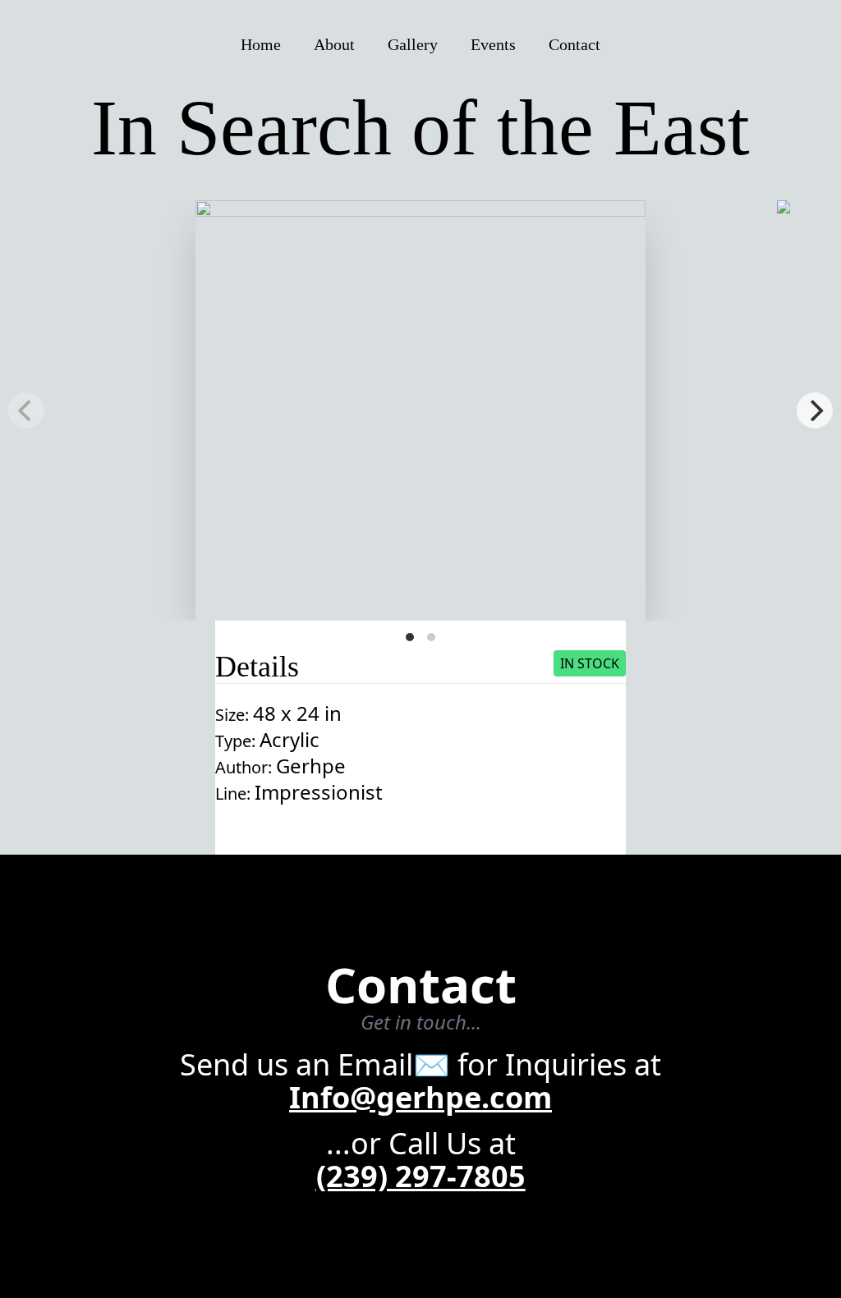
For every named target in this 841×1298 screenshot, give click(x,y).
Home (261, 44)
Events (493, 44)
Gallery (413, 44)
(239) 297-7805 (421, 1176)
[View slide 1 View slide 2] (420, 410)
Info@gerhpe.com (420, 1097)
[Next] (815, 410)
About (334, 44)
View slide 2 (431, 637)
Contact (574, 44)
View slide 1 (410, 637)
